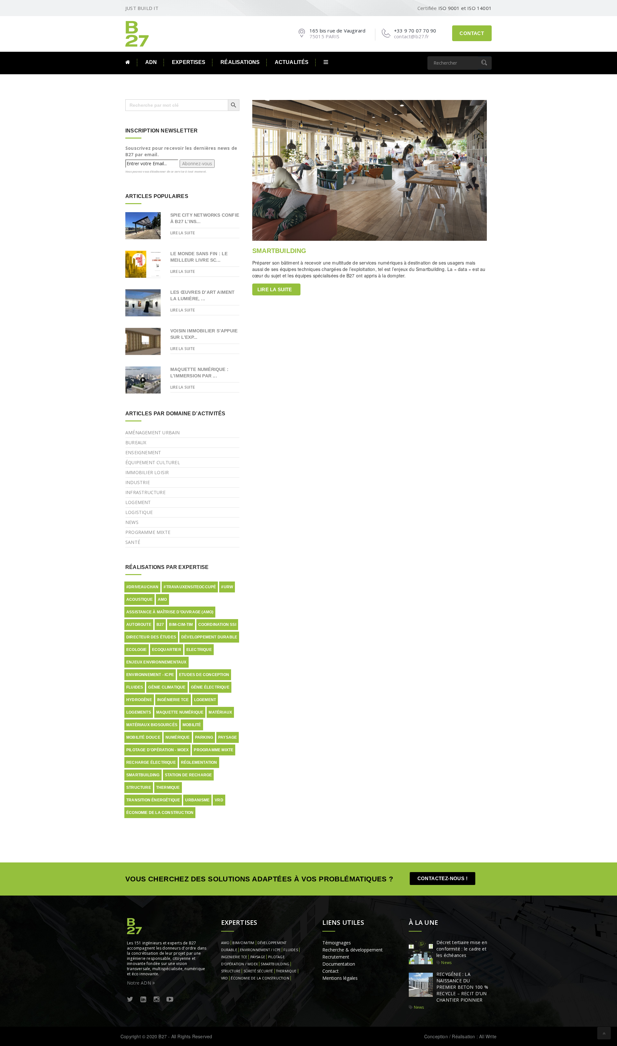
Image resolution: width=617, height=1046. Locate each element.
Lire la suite (274, 289)
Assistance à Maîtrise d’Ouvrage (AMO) (169, 612)
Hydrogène (139, 700)
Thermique (168, 787)
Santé (132, 542)
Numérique (177, 737)
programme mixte (213, 750)
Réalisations (240, 62)
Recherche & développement (352, 950)
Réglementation (199, 762)
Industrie (137, 482)
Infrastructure (145, 492)
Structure (138, 787)
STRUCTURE (231, 971)
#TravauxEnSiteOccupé (190, 587)
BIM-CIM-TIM (181, 624)
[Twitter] (130, 999)
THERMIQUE (286, 971)
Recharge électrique (151, 762)
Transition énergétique (153, 800)
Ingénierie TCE (173, 700)
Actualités (291, 62)
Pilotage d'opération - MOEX (157, 750)
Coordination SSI (217, 624)
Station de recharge (188, 775)
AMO (162, 599)
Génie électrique (210, 687)
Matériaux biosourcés (151, 725)
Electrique (199, 649)
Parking (204, 737)
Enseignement (143, 452)
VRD (219, 800)
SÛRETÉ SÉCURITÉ (258, 971)
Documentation (338, 964)
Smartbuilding (143, 775)
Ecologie (136, 649)
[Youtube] (169, 999)
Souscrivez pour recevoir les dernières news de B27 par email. (181, 151)
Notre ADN (139, 983)
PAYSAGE (257, 957)
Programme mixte (147, 532)
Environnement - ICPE (150, 674)
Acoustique (139, 599)
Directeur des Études (151, 637)
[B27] (138, 33)
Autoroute (138, 624)
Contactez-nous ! (442, 878)
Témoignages (336, 943)
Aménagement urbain (152, 432)
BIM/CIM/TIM (243, 943)
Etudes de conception (204, 674)
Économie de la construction (159, 812)
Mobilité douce (143, 737)
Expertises (188, 62)
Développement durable (209, 637)
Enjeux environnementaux (156, 662)
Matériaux (220, 712)
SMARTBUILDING (279, 250)
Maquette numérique (180, 712)
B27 (160, 624)
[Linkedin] (143, 999)
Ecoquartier (166, 649)
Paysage (227, 737)
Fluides (134, 687)
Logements (138, 712)
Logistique (139, 512)
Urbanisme (197, 800)
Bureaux (135, 442)
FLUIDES (290, 950)
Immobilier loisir (147, 472)
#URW (227, 587)
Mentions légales (340, 978)
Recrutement (335, 957)
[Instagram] (156, 999)
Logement (138, 502)
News (132, 522)
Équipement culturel (152, 462)
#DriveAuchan (142, 587)
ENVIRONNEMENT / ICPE (260, 950)
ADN (151, 62)
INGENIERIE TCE (234, 957)
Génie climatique (166, 687)
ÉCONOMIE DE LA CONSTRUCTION (260, 978)
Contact (472, 33)
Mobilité (192, 725)
